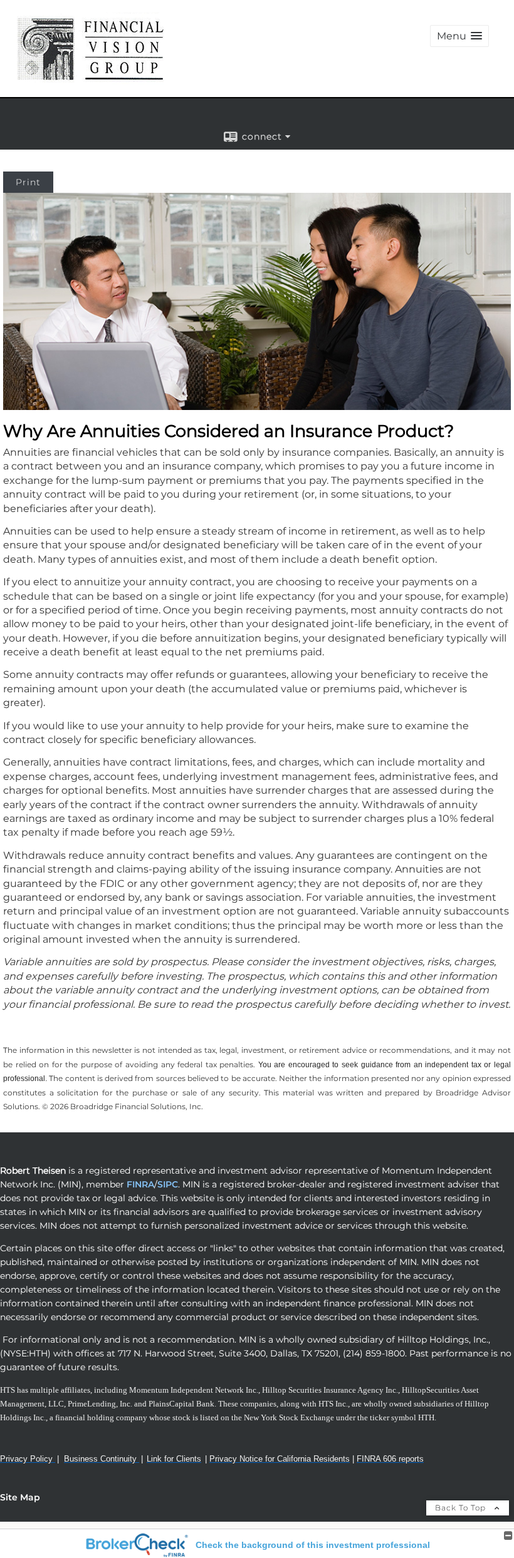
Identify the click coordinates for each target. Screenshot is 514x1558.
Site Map (20, 1497)
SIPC (167, 1184)
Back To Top (461, 1507)
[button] (459, 36)
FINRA (139, 1184)
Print (28, 182)
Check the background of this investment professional (313, 1545)
